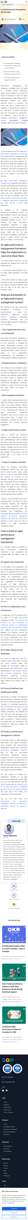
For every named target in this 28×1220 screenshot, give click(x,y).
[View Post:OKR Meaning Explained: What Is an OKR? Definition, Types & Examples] (14, 934)
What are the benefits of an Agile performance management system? (12, 73)
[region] (14, 1204)
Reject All (14, 1217)
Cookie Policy (11, 1203)
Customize (14, 1212)
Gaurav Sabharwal (9, 19)
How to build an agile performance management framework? (12, 79)
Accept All (14, 1208)
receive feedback (11, 663)
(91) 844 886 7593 (9, 1082)
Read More (14, 879)
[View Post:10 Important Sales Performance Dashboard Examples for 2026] (14, 1015)
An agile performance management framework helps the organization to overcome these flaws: (12, 66)
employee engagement (9, 317)
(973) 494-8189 (8, 1077)
